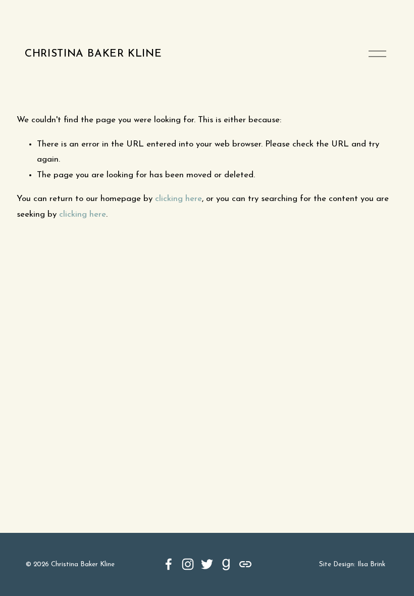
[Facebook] (169, 564)
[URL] (245, 564)
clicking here (178, 198)
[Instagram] (188, 564)
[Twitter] (207, 564)
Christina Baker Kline (93, 53)
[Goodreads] (226, 564)
